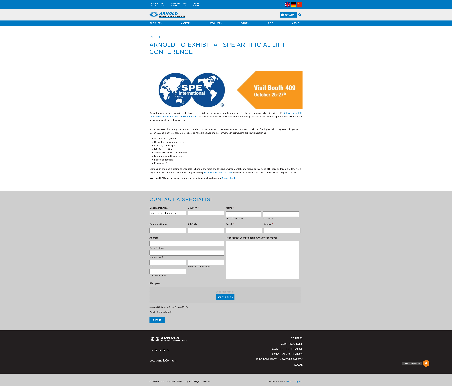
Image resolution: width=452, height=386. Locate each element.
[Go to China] (299, 4)
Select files (225, 297)
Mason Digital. (295, 381)
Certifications (292, 343)
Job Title (192, 224)
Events (244, 23)
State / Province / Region (199, 266)
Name (230, 207)
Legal (298, 364)
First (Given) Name (234, 218)
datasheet (229, 178)
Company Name (158, 224)
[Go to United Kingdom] (287, 4)
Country (193, 207)
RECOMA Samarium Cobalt (218, 172)
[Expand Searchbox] (300, 15)
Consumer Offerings (287, 354)
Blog (270, 23)
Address (154, 237)
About (296, 23)
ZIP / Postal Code (158, 275)
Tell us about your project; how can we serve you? (253, 237)
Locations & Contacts (163, 360)
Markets (185, 23)
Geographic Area (159, 207)
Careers (297, 338)
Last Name (268, 218)
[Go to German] (293, 4)
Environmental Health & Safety (279, 359)
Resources (216, 23)
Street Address (157, 248)
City (151, 266)
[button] (426, 363)
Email (230, 224)
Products (155, 23)
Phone (268, 224)
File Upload (155, 283)
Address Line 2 (156, 257)
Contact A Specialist (287, 348)
